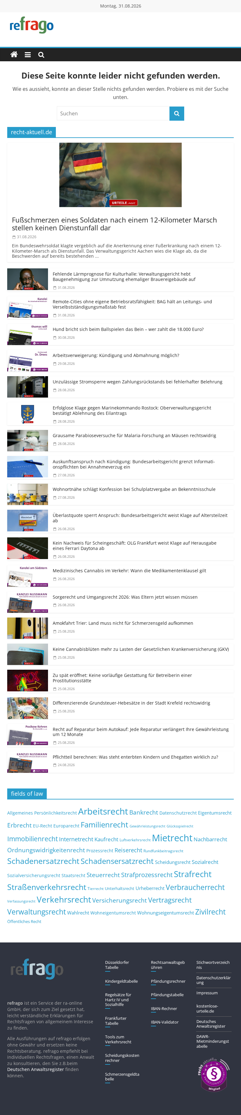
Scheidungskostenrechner (122, 1057)
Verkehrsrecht (64, 899)
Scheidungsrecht (172, 862)
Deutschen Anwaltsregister (35, 1069)
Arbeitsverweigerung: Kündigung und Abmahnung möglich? (116, 355)
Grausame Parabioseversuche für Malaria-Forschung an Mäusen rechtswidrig (134, 435)
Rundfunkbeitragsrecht (163, 850)
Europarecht (66, 826)
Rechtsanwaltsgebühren (168, 964)
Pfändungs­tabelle (167, 994)
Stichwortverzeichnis (213, 964)
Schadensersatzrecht (117, 861)
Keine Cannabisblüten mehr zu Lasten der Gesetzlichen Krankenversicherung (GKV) (141, 649)
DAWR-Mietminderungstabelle (212, 1041)
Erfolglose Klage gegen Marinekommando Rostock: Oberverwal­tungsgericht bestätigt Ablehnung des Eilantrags (132, 410)
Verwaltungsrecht (36, 912)
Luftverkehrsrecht (135, 839)
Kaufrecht (106, 839)
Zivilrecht (210, 912)
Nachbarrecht (210, 839)
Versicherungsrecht (119, 900)
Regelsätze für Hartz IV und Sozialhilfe (118, 999)
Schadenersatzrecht (43, 861)
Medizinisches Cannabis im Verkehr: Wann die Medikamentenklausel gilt (129, 571)
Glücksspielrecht (180, 826)
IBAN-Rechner (164, 1008)
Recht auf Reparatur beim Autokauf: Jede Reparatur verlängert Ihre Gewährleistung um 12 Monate (141, 732)
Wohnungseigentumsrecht (165, 912)
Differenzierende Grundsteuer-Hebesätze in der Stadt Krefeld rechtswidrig (131, 703)
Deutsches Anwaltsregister (210, 1024)
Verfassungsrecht (21, 901)
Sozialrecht (205, 861)
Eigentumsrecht (215, 813)
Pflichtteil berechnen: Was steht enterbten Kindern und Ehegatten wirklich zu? (135, 757)
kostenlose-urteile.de (207, 1008)
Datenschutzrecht (178, 813)
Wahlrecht (78, 912)
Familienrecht (104, 824)
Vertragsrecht (170, 899)
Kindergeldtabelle (121, 981)
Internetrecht (76, 839)
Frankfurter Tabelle (115, 1020)
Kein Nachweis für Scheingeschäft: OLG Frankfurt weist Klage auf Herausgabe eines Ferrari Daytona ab (135, 545)
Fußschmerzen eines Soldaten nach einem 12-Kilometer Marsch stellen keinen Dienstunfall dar (114, 223)
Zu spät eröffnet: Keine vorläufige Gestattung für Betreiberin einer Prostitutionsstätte (122, 678)
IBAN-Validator (165, 1022)
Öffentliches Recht (24, 921)
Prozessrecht (99, 851)
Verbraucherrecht (195, 887)
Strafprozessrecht (147, 874)
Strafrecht (193, 874)
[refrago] (14, 54)
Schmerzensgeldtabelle (122, 1076)
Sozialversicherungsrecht (33, 875)
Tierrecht (96, 888)
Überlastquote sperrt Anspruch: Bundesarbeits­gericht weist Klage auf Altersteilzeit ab (140, 518)
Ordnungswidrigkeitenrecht (46, 850)
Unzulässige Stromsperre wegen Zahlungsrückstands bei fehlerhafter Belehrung (137, 382)
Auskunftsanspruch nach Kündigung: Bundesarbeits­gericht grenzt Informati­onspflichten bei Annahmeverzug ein (134, 464)
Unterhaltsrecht (119, 888)
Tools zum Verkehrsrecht (118, 1039)
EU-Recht (42, 826)
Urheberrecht (150, 888)
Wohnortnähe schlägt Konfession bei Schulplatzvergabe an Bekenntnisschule (134, 489)
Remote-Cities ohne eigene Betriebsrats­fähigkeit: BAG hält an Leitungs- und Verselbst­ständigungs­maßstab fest (132, 304)
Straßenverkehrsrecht (46, 887)
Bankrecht (143, 812)
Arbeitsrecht (103, 811)
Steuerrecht (103, 875)
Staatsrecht (73, 875)
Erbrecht (19, 825)
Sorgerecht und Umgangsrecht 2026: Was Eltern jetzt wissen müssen (125, 597)
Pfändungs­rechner (168, 981)
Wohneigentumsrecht (113, 913)
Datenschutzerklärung (213, 980)
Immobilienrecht (32, 838)
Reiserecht (128, 850)
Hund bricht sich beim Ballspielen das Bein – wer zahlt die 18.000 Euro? (128, 329)
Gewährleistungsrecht (147, 826)
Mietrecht (172, 838)
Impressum (207, 993)
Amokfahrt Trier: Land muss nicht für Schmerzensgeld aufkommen (123, 623)
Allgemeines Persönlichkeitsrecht (42, 813)
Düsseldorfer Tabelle (117, 964)
